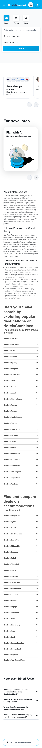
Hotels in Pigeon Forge (13, 399)
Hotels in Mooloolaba (12, 459)
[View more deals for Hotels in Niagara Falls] (37, 515)
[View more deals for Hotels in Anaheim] (37, 483)
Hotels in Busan (10, 447)
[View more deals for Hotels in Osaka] (37, 441)
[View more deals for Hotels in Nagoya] (37, 606)
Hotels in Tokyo (10, 350)
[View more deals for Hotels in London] (37, 356)
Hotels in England (11, 654)
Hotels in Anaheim (11, 484)
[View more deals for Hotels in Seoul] (37, 392)
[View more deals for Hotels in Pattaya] (37, 411)
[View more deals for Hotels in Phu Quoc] (37, 570)
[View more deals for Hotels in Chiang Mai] (37, 545)
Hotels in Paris (9, 380)
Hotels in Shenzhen (11, 612)
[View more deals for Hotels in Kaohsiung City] (37, 588)
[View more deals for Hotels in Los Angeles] (37, 471)
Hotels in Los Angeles (12, 472)
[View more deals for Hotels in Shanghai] (37, 564)
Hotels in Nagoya (10, 606)
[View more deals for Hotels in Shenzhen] (37, 612)
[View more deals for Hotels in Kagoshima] (37, 477)
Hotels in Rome (10, 631)
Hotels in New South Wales (14, 660)
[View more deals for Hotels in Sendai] (37, 600)
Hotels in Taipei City (11, 540)
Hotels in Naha (9, 619)
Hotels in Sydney (10, 362)
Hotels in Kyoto (10, 521)
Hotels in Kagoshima (12, 478)
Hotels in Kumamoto (12, 453)
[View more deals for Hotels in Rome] (37, 630)
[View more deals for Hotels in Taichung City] (37, 533)
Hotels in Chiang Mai (12, 546)
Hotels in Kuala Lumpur (13, 417)
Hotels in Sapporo (11, 552)
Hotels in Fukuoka (11, 576)
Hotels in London (10, 356)
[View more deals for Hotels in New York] (37, 338)
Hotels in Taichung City (13, 534)
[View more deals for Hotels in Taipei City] (37, 539)
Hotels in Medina (10, 423)
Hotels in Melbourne (12, 374)
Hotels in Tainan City (12, 625)
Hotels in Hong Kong (12, 429)
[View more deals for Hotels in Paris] (37, 380)
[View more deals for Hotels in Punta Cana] (37, 465)
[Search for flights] (16, 18)
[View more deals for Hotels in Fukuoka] (37, 576)
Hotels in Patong (10, 405)
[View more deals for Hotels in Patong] (37, 405)
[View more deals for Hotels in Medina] (37, 423)
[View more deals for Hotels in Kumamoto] (37, 453)
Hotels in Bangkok (11, 368)
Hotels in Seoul (10, 393)
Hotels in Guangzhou (12, 582)
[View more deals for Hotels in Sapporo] (37, 552)
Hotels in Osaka (10, 441)
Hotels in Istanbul (11, 594)
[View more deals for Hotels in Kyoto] (37, 521)
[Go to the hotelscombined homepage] (17, 5)
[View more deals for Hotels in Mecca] (37, 386)
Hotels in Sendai (10, 600)
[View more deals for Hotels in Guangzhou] (37, 582)
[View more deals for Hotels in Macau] (37, 527)
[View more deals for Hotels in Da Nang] (37, 435)
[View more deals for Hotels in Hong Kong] (37, 429)
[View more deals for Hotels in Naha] (37, 618)
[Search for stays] (7, 18)
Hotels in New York (11, 338)
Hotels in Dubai (10, 558)
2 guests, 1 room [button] (11, 42)
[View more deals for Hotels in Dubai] (37, 558)
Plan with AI (14, 132)
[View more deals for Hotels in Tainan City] (37, 624)
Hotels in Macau (10, 528)
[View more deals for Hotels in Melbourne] (37, 374)
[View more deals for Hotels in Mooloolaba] (37, 459)
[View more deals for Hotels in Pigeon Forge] (37, 398)
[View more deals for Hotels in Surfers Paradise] (37, 643)
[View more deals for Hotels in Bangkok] (37, 368)
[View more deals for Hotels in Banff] (37, 637)
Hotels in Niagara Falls (12, 515)
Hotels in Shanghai (11, 564)
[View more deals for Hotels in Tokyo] (37, 350)
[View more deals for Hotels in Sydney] (37, 362)
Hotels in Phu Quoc (11, 570)
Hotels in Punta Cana (12, 465)
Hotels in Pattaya (10, 411)
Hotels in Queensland (12, 649)
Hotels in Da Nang (11, 435)
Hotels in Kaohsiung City (13, 588)
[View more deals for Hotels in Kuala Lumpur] (37, 417)
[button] (4, 4)
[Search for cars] (26, 18)
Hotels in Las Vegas (11, 344)
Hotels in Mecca (10, 387)
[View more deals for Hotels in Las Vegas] (37, 344)
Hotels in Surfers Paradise (14, 643)
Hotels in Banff (9, 637)
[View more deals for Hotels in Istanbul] (37, 594)
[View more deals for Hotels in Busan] (37, 447)
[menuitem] (7, 19)
